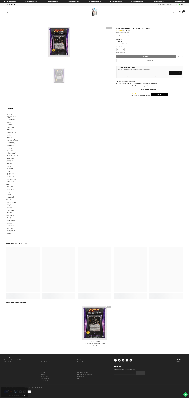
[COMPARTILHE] (181, 56)
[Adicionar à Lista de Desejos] (178, 56)
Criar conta (170, 4)
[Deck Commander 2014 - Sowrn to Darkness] (94, 323)
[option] (59, 42)
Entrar (176, 4)
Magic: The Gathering (125, 32)
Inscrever (141, 373)
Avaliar (159, 94)
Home (7, 24)
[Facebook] (5, 4)
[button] (119, 30)
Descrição (11, 109)
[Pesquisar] (169, 12)
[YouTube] (11, 4)
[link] (23, 296)
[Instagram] (7, 4)
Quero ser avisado (175, 73)
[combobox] (168, 12)
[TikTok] (9, 4)
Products (12, 24)
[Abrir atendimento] (185, 394)
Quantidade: (119, 46)
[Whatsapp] (14, 4)
